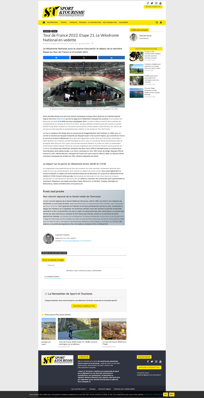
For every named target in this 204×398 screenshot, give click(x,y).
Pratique (82, 22)
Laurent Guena (85, 43)
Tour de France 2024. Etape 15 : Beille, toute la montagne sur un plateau (61, 343)
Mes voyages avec (110, 22)
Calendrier (123, 22)
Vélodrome (61, 119)
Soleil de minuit (145, 35)
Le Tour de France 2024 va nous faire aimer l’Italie (103, 343)
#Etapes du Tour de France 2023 (54, 253)
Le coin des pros (94, 22)
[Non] (201, 394)
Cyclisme (47, 31)
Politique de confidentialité (153, 394)
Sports (64, 22)
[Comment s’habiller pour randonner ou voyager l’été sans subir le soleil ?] (137, 64)
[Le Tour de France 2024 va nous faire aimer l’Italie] (105, 319)
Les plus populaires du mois (146, 49)
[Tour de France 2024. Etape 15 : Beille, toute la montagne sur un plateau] (62, 319)
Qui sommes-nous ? (79, 389)
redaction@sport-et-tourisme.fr (149, 375)
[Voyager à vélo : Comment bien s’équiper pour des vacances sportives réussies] (137, 52)
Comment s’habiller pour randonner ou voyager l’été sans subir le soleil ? (152, 66)
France (54, 31)
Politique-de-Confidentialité (124, 389)
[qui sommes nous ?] (90, 382)
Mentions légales (104, 389)
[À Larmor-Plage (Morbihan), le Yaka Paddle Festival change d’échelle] (137, 88)
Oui (165, 394)
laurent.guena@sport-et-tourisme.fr (76, 241)
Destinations (52, 22)
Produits (73, 22)
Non (171, 394)
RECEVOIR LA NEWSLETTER (153, 6)
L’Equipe (92, 389)
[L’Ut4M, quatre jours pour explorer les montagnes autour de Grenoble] (137, 76)
